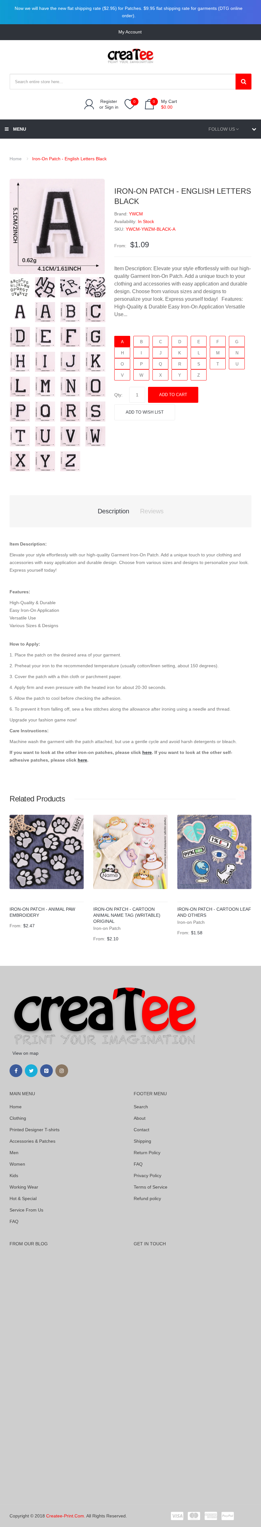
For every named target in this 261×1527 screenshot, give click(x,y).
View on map (25, 1053)
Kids (14, 1175)
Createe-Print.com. (65, 1515)
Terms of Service (150, 1187)
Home (16, 158)
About (139, 1118)
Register (108, 101)
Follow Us (221, 129)
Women (17, 1164)
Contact (141, 1129)
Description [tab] (113, 511)
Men (14, 1152)
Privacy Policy (147, 1175)
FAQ (14, 1221)
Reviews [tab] (152, 511)
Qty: (118, 394)
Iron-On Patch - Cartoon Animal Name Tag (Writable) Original (126, 915)
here (147, 752)
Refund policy (147, 1198)
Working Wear (24, 1187)
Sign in (111, 107)
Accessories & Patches (32, 1141)
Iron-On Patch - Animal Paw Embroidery (42, 912)
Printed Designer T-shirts (35, 1129)
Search (141, 1106)
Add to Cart (173, 394)
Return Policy (147, 1152)
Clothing (18, 1118)
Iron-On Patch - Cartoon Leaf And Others (214, 912)
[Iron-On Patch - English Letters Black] (20, 286)
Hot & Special (23, 1198)
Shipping (142, 1141)
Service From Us (26, 1209)
